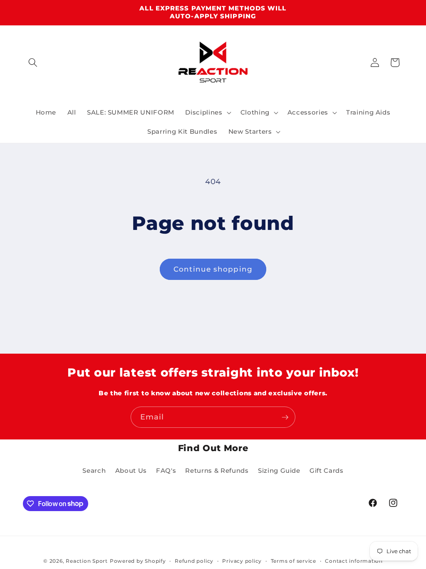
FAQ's (166, 470)
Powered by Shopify (138, 561)
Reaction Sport (87, 561)
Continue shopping (213, 269)
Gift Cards (327, 470)
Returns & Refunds (216, 470)
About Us (131, 470)
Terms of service (293, 561)
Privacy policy (242, 561)
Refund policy (194, 561)
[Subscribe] (285, 417)
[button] (33, 62)
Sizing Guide (279, 470)
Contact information (354, 561)
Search (94, 470)
